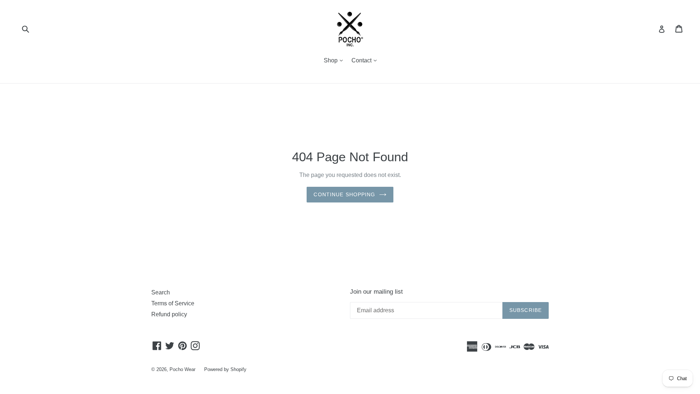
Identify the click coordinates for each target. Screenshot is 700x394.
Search (160, 292)
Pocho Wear (182, 369)
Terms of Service (172, 303)
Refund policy (169, 314)
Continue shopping (344, 194)
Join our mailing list (376, 291)
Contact (365, 60)
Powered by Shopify (225, 369)
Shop (335, 60)
